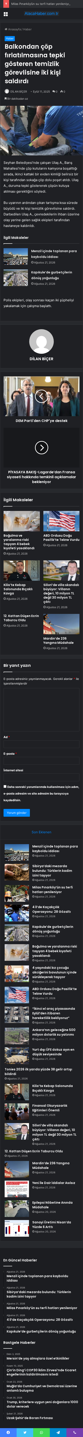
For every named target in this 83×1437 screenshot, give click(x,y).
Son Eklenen (41, 832)
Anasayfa (14, 29)
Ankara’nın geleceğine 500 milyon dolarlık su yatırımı (53, 1032)
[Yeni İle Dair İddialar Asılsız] (17, 1189)
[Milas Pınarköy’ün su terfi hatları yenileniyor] (17, 893)
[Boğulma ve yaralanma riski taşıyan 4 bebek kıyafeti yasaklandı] (22, 521)
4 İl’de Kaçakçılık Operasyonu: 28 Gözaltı (51, 909)
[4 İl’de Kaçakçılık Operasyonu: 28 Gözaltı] (17, 913)
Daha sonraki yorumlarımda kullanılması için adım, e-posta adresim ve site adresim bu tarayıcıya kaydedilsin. (41, 793)
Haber (27, 29)
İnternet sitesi (13, 770)
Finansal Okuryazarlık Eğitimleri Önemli (49, 1107)
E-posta (10, 753)
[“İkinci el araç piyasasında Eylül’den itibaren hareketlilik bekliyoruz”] (17, 1014)
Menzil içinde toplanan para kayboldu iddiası (55, 848)
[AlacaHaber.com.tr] (41, 13)
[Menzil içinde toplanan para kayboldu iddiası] (16, 256)
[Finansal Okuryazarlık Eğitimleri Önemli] (17, 1111)
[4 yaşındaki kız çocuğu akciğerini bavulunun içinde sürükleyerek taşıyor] (17, 973)
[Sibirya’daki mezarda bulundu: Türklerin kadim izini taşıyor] (17, 872)
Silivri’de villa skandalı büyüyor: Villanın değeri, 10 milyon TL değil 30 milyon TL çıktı (61, 593)
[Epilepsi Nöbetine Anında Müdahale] (17, 1208)
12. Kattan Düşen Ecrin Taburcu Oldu (21, 618)
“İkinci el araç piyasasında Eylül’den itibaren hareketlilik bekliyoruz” (53, 1013)
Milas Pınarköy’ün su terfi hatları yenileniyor (41, 4)
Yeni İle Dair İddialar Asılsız (53, 1183)
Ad (7, 737)
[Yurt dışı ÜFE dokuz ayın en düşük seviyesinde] (17, 1055)
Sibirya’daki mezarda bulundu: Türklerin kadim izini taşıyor (52, 871)
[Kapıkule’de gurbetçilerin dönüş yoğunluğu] (16, 277)
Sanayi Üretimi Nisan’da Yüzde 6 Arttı (51, 1224)
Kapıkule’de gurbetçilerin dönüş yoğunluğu (52, 929)
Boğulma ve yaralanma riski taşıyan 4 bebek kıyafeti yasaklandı (19, 541)
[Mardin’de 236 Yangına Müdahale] (61, 624)
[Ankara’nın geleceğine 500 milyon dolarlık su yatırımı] (17, 1036)
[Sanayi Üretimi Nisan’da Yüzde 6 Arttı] (17, 1228)
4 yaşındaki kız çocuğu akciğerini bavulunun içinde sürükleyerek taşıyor (54, 972)
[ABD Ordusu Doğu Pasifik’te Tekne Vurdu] (61, 521)
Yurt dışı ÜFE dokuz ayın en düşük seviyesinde (53, 1051)
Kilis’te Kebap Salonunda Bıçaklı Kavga (18, 589)
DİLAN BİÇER (18, 91)
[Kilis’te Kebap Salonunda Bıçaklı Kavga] (22, 570)
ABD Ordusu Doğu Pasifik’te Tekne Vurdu (61, 537)
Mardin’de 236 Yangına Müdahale (58, 640)
